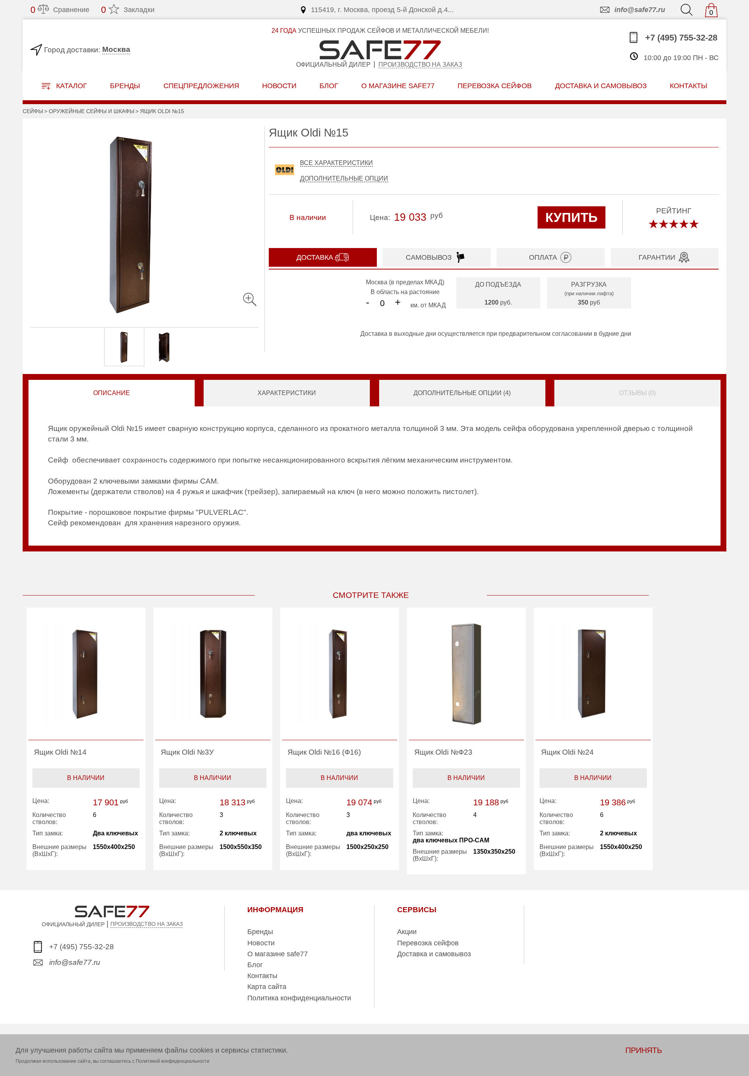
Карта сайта (266, 987)
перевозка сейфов (495, 86)
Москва (116, 49)
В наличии (86, 778)
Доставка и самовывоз (434, 954)
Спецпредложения (201, 86)
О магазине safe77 (277, 954)
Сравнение (59, 10)
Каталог (70, 86)
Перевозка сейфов (428, 943)
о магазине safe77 (398, 86)
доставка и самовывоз (601, 86)
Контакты (262, 976)
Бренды (125, 86)
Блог (328, 86)
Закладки (127, 10)
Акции (407, 932)
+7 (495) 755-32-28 (680, 38)
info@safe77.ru (639, 10)
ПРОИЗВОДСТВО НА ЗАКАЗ (146, 924)
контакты (688, 86)
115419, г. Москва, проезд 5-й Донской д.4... (382, 10)
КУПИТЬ (571, 217)
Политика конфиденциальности (299, 998)
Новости (279, 86)
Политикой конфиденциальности (172, 1061)
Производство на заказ (420, 64)
